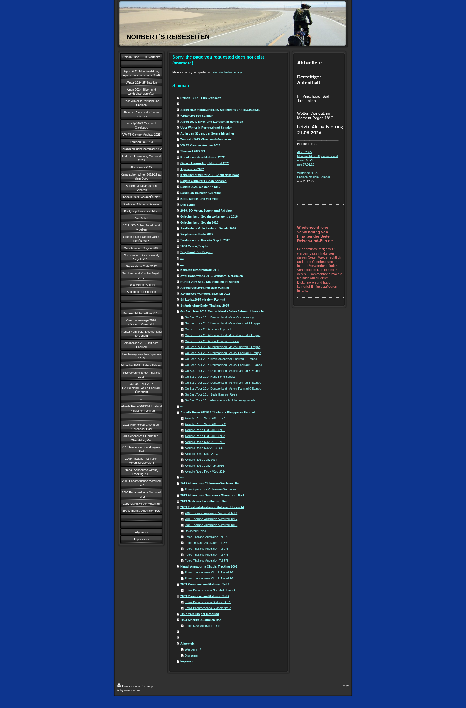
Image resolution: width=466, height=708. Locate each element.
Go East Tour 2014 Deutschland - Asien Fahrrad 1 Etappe (222, 323)
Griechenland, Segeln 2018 (199, 222)
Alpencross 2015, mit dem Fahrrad (204, 287)
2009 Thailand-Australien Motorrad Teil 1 (211, 513)
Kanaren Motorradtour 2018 (199, 269)
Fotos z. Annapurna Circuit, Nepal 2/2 (209, 578)
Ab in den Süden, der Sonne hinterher (207, 133)
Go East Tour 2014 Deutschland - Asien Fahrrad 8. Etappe (223, 382)
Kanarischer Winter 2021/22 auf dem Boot (209, 175)
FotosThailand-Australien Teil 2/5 (206, 542)
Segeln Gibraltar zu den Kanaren (203, 181)
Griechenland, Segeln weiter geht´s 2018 (209, 216)
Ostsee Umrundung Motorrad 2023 (204, 163)
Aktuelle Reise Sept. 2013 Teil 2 (205, 424)
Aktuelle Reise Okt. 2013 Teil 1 (205, 430)
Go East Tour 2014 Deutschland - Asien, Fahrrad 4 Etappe (223, 353)
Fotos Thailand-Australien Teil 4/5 (206, 554)
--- (182, 103)
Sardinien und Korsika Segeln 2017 (205, 240)
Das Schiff (187, 204)
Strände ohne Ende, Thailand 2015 (204, 305)
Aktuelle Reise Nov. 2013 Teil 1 (205, 442)
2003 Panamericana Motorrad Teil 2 (204, 596)
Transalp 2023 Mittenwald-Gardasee (205, 139)
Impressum (188, 661)
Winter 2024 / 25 (307, 172)
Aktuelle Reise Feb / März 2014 (205, 471)
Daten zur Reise (195, 530)
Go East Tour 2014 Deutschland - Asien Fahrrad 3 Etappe (222, 347)
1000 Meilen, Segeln (194, 246)
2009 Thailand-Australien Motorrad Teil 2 (211, 519)
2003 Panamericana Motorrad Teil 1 (204, 584)
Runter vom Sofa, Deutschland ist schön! (209, 281)
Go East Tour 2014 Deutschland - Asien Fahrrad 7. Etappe (223, 370)
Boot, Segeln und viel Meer (199, 198)
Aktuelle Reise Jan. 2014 (201, 459)
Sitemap (147, 686)
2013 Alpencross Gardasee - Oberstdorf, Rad (212, 495)
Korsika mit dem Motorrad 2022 (202, 157)
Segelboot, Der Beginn (196, 252)
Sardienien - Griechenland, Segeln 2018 (208, 228)
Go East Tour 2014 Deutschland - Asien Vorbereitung (219, 317)
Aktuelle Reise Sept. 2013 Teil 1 (205, 418)
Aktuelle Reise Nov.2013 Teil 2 (204, 447)
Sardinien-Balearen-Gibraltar (200, 192)
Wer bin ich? (193, 649)
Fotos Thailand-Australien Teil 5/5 (206, 560)
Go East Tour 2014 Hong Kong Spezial (210, 376)
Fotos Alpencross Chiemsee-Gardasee (210, 489)
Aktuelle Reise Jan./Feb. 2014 (204, 465)
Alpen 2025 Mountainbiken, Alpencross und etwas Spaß (220, 109)
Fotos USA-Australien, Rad (202, 625)
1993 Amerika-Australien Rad (200, 619)
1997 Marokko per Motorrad (199, 614)
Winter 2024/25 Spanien (196, 115)
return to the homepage (227, 72)
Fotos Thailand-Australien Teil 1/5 (206, 536)
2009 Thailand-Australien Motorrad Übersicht (212, 507)
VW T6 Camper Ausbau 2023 (200, 145)
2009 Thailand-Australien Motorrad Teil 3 (211, 525)
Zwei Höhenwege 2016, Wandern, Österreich (211, 275)
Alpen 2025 (304, 152)
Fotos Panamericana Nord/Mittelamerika (211, 590)
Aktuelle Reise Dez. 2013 (201, 453)
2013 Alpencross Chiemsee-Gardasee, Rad (210, 483)
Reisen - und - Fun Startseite (200, 97)
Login (345, 685)
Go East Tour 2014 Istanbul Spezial (208, 329)
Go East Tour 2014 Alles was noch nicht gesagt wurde (220, 400)
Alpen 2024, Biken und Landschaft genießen (211, 121)
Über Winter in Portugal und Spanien (206, 127)
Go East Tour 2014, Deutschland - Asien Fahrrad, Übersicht (222, 311)
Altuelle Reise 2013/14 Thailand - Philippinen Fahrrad (217, 412)
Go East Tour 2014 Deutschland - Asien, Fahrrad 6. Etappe (223, 364)
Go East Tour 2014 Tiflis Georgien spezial (212, 341)
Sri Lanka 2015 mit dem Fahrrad (202, 299)
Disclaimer (191, 655)
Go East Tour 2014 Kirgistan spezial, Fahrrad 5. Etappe (221, 358)
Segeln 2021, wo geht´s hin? (200, 186)
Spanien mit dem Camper (313, 176)
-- (181, 406)
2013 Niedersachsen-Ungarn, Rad (204, 501)
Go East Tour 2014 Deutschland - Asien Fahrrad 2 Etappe (222, 335)
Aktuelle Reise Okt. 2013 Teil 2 (205, 436)
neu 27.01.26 (305, 164)
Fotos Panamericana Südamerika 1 (208, 602)
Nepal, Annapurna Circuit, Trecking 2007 (208, 566)
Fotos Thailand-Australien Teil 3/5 (206, 548)
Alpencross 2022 (192, 169)
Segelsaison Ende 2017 (196, 234)
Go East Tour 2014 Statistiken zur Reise (211, 394)
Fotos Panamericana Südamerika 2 (208, 608)
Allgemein (187, 643)
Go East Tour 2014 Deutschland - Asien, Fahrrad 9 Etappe (223, 388)
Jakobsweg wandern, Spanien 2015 (205, 293)
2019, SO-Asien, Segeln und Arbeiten (206, 210)
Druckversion (131, 686)
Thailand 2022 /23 (192, 151)
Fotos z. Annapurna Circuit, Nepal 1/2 (209, 572)
